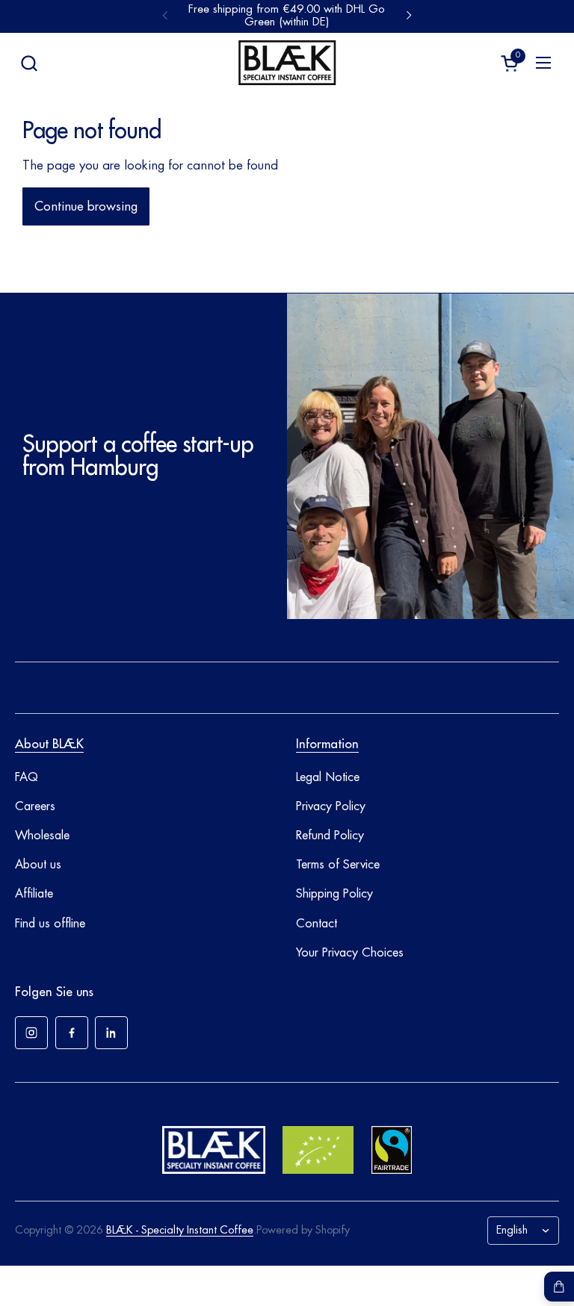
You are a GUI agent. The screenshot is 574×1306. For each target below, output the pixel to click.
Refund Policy (330, 836)
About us (38, 865)
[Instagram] (31, 1032)
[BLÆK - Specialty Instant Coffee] (287, 62)
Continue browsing (86, 206)
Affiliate (34, 894)
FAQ (26, 777)
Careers (35, 806)
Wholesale (42, 836)
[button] (28, 63)
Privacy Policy (330, 806)
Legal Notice (327, 777)
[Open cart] (559, 1287)
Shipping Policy (334, 894)
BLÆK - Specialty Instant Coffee (179, 1230)
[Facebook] (71, 1032)
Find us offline (50, 924)
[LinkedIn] (111, 1032)
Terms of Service (338, 865)
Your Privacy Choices (350, 953)
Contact (316, 924)
